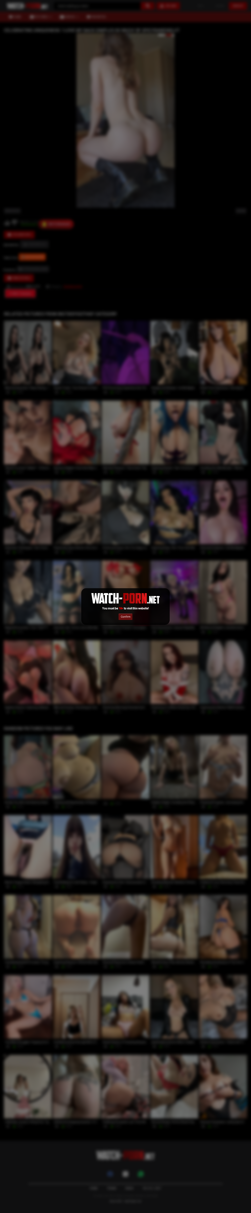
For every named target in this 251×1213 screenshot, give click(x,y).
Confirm (125, 616)
